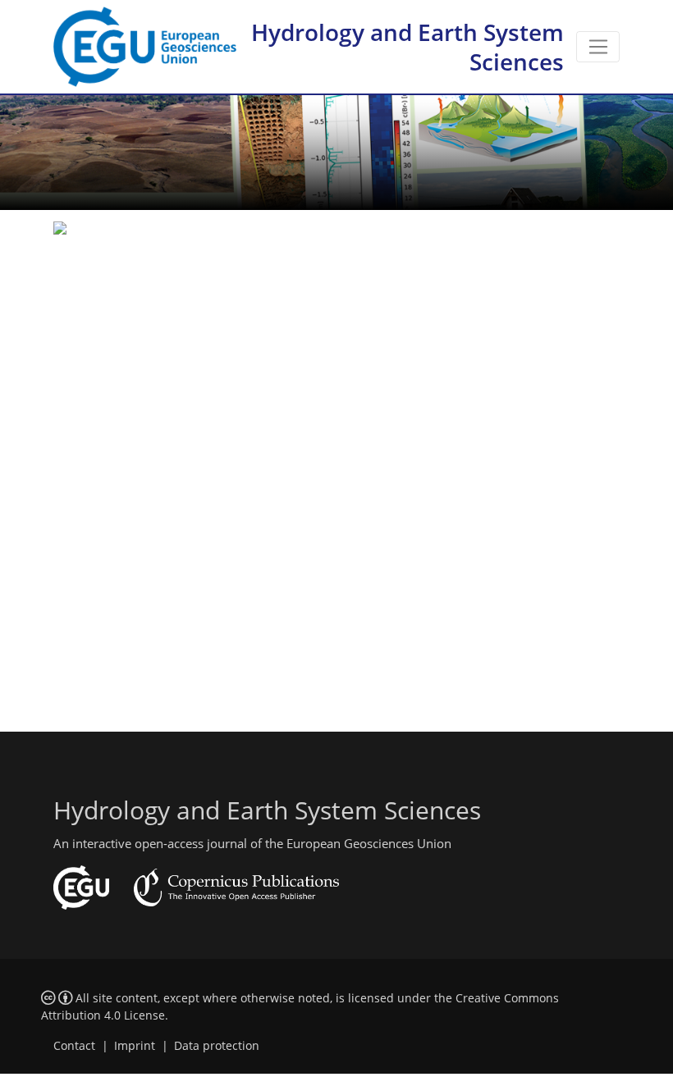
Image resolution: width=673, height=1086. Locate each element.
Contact (74, 1045)
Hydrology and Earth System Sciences (407, 46)
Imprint (134, 1045)
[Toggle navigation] (598, 46)
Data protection (216, 1045)
